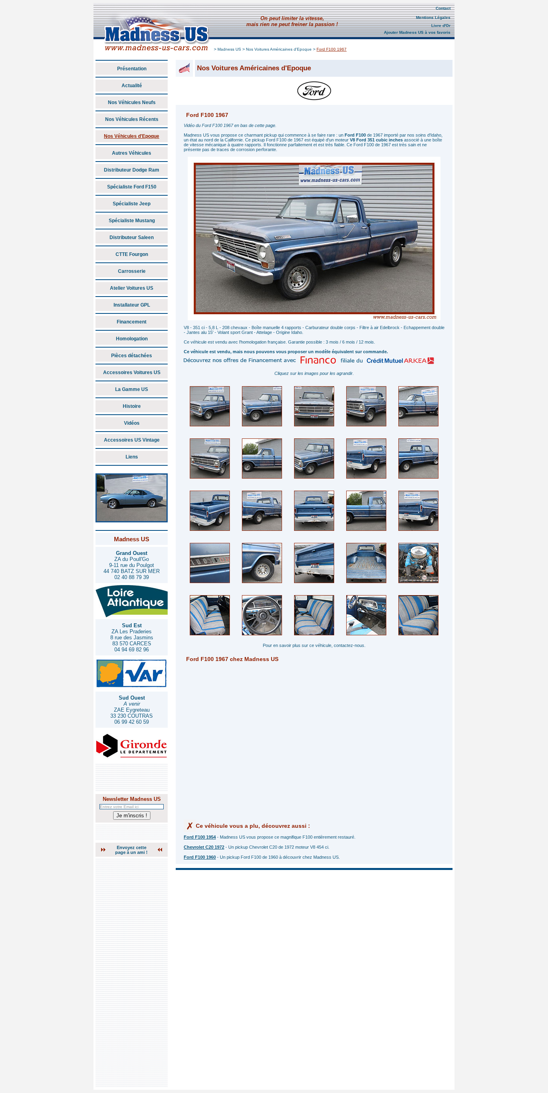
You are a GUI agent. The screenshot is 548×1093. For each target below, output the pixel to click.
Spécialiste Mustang (132, 220)
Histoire (132, 406)
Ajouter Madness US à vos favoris (417, 32)
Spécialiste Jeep (131, 204)
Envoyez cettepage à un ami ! (131, 850)
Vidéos (132, 423)
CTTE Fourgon (132, 254)
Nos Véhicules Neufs (132, 102)
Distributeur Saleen (132, 237)
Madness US (229, 49)
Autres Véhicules (131, 153)
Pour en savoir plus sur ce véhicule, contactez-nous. (314, 645)
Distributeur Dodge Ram (131, 170)
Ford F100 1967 (332, 49)
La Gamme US (131, 389)
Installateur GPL (132, 305)
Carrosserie (132, 271)
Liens (132, 457)
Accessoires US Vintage (132, 440)
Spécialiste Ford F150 (131, 187)
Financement (131, 322)
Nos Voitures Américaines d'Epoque (279, 49)
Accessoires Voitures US (131, 372)
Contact (443, 8)
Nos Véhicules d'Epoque (131, 136)
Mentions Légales (433, 17)
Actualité (132, 85)
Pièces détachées (131, 355)
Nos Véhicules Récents (131, 119)
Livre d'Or (441, 25)
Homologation (132, 339)
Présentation (131, 69)
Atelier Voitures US (131, 288)
